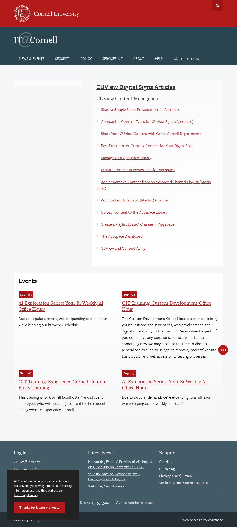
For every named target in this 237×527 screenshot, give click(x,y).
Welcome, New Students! (106, 486)
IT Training (167, 468)
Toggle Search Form (217, 5)
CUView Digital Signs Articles (135, 86)
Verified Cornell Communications (183, 482)
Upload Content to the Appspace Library (134, 212)
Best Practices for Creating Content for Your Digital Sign (147, 145)
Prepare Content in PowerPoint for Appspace (138, 169)
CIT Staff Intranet (27, 461)
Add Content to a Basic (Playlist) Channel (134, 200)
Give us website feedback (134, 502)
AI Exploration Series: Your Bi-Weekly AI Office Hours (61, 306)
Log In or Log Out (27, 469)
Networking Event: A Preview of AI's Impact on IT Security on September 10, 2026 (120, 464)
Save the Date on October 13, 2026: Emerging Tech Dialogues (114, 476)
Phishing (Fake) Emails (175, 475)
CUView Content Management (128, 98)
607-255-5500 (99, 502)
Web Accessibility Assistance (202, 519)
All (222, 350)
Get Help (165, 461)
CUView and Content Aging (123, 248)
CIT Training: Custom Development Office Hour (166, 306)
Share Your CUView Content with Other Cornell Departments (151, 133)
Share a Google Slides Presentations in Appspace (140, 109)
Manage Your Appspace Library (126, 157)
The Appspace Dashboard (122, 236)
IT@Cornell (36, 40)
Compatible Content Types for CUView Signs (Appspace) (147, 121)
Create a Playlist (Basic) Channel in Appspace (137, 224)
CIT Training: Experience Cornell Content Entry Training (63, 384)
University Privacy (26, 495)
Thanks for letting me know (39, 507)
